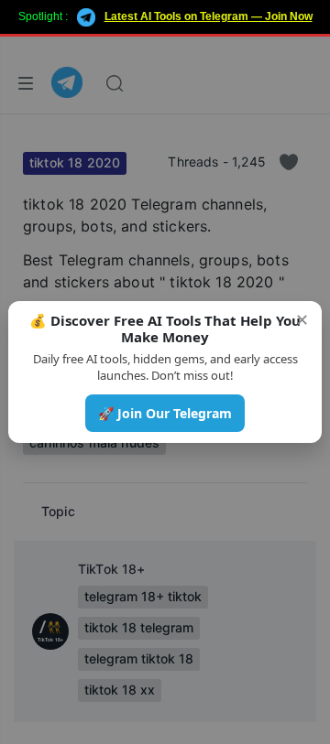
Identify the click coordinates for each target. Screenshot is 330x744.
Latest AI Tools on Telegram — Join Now (208, 16)
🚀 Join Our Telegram (165, 413)
